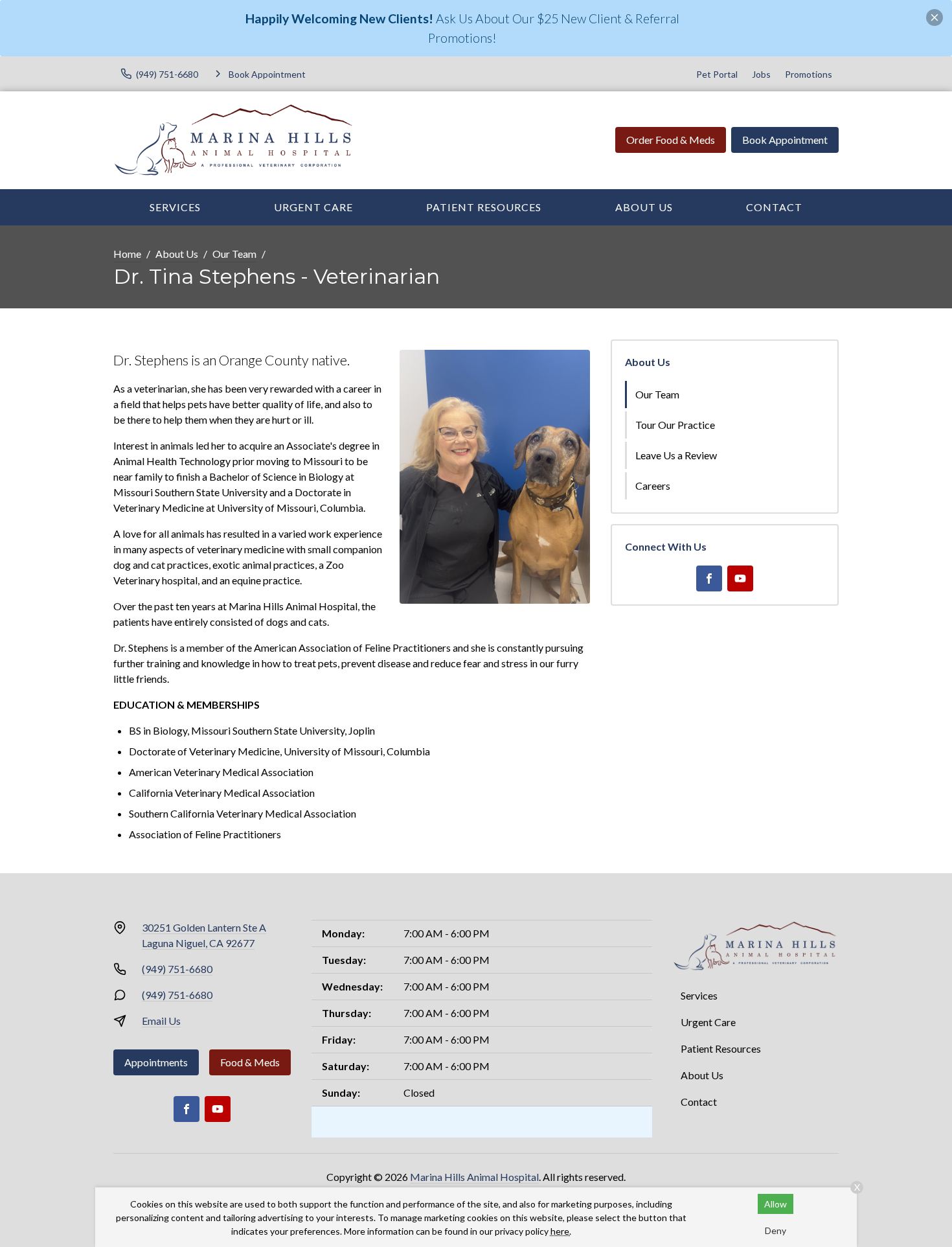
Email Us (161, 1020)
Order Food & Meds (670, 139)
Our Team (234, 253)
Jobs (761, 74)
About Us (644, 207)
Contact (774, 207)
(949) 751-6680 (177, 969)
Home (127, 253)
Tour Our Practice (675, 424)
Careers (652, 485)
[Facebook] (709, 578)
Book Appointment (785, 139)
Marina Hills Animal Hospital (474, 1177)
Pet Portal (717, 74)
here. (560, 1231)
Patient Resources (483, 207)
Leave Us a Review (676, 455)
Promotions (808, 74)
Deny (775, 1230)
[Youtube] (740, 578)
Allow (775, 1203)
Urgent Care (313, 207)
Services (175, 207)
